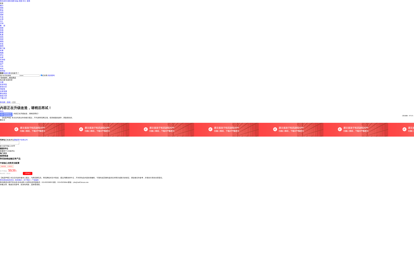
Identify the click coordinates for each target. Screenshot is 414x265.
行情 (1, 23)
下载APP (3, 98)
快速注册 (6, 73)
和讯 (1, 111)
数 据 (2, 26)
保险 (1, 8)
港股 (1, 28)
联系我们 (18, 180)
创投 (1, 37)
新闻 (9, 1)
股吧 (1, 46)
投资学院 (3, 84)
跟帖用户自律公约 (21, 140)
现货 (1, 39)
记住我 (44, 75)
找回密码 (51, 75)
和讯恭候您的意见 (7, 180)
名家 (1, 57)
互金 (1, 17)
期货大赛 (3, 96)
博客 (1, 62)
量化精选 (3, 93)
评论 (1, 55)
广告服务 (35, 180)
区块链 (2, 59)
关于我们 (27, 180)
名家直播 (3, 91)
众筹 (1, 19)
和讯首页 (3, 1)
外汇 (24, 1)
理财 (1, 15)
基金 (17, 1)
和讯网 (2, 102)
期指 (1, 41)
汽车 (1, 66)
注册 (1, 82)
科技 (1, 69)
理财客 (2, 89)
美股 (1, 30)
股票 (13, 1)
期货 (20, 1)
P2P (1, 21)
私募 (1, 35)
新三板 (2, 48)
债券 (28, 1)
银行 (1, 5)
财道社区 (3, 87)
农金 (1, 44)
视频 (1, 53)
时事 (1, 50)
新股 (1, 32)
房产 (1, 64)
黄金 (1, 10)
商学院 (2, 71)
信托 (1, 12)
